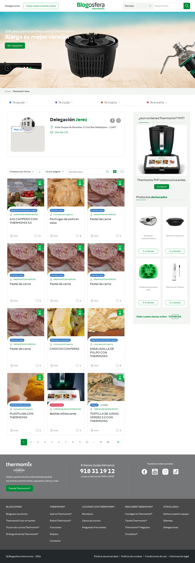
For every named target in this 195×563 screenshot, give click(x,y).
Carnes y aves (57, 210)
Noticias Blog (57, 405)
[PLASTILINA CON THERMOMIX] (25, 390)
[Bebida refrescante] (65, 390)
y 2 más (104, 405)
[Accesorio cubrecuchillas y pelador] (148, 220)
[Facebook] (144, 471)
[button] (138, 6)
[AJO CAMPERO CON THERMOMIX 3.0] (25, 196)
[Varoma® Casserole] (175, 220)
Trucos (94, 405)
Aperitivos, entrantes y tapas (23, 210)
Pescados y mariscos (60, 340)
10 (87, 442)
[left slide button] (8, 68)
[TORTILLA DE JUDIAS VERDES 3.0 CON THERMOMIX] (106, 390)
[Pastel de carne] (106, 196)
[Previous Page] (13, 442)
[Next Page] (118, 442)
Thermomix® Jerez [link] (21, 91)
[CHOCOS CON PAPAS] (65, 325)
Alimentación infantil (20, 405)
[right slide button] (16, 68)
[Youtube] (154, 471)
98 (108, 442)
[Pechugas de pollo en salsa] (65, 196)
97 (101, 442)
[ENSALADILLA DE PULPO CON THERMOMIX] (106, 325)
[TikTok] (175, 471)
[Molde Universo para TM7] (148, 271)
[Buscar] (187, 6)
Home (7, 91)
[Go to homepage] (91, 5)
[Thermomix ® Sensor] (175, 271)
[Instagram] (165, 471)
